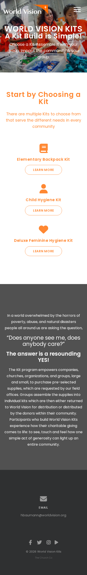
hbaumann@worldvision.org (43, 515)
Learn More (43, 170)
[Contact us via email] (43, 499)
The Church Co (43, 557)
